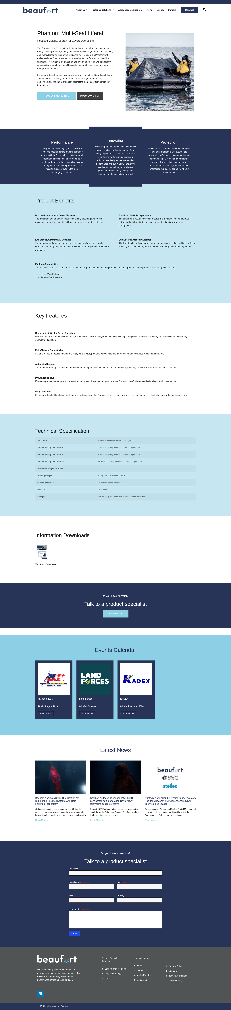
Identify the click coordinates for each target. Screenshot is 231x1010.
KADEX (124, 698)
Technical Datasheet (45, 564)
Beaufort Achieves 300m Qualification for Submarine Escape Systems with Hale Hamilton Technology (57, 801)
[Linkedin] (40, 994)
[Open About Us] (87, 10)
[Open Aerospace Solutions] (141, 10)
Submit (74, 933)
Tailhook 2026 (45, 698)
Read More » (41, 820)
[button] (204, 10)
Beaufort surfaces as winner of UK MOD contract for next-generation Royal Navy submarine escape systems (111, 801)
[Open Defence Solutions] (113, 10)
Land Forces (86, 698)
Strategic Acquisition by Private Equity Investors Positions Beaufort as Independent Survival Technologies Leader (170, 801)
